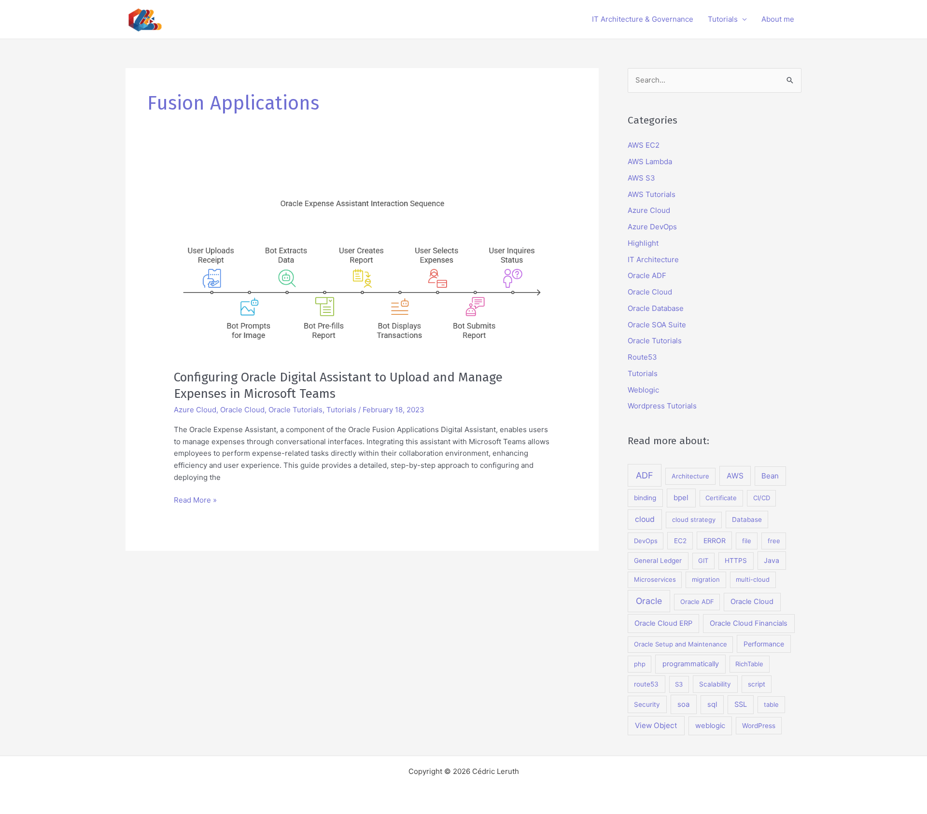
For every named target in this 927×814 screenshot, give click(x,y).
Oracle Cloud (242, 409)
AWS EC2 (644, 145)
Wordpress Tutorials (662, 405)
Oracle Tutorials (295, 409)
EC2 (680, 541)
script (756, 684)
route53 (646, 684)
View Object (656, 725)
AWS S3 (641, 177)
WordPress (758, 726)
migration (706, 579)
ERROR (714, 540)
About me (777, 19)
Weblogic (643, 389)
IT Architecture (653, 259)
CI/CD (761, 498)
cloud (645, 519)
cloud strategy (694, 519)
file (746, 541)
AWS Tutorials (651, 194)
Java (771, 560)
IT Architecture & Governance (642, 19)
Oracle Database (656, 308)
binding (645, 498)
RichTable (749, 664)
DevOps (646, 541)
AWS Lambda (650, 161)
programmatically (690, 664)
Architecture (690, 476)
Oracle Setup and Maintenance (680, 644)
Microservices (655, 579)
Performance (764, 644)
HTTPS (736, 560)
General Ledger (658, 560)
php (640, 664)
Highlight (643, 243)
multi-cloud (753, 579)
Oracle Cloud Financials (748, 623)
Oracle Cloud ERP (663, 623)
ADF (644, 475)
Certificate (721, 498)
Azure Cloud (195, 409)
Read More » (195, 500)
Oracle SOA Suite (657, 324)
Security (647, 704)
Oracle (649, 601)
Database (747, 519)
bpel (681, 497)
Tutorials (723, 19)
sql (712, 704)
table (771, 704)
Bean (770, 475)
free (774, 541)
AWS (735, 475)
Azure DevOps (652, 226)
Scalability (715, 684)
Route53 (642, 357)
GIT (703, 560)
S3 (679, 684)
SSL (740, 704)
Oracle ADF (647, 275)
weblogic (710, 725)
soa (683, 704)
